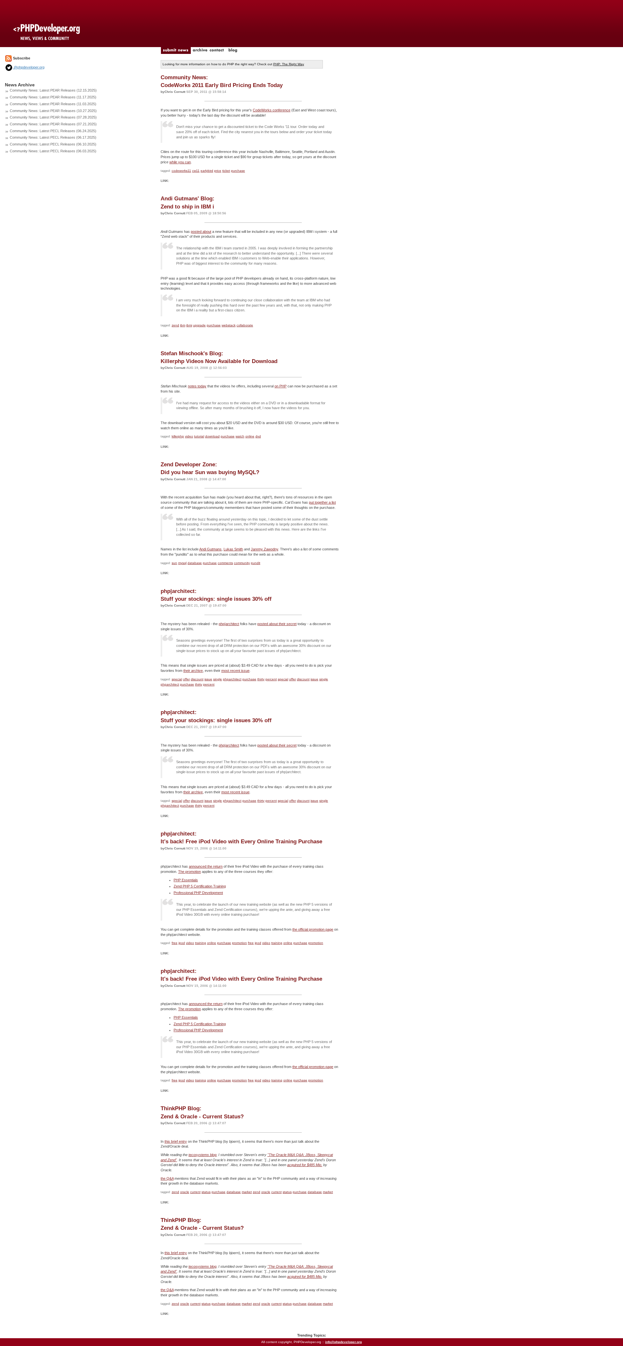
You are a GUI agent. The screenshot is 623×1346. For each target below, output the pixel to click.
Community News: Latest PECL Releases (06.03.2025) (53, 151)
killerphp (178, 436)
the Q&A (167, 1178)
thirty (260, 679)
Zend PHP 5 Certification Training (200, 886)
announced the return (206, 866)
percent (271, 679)
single (217, 679)
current (195, 1192)
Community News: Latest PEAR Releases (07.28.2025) (53, 117)
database (195, 563)
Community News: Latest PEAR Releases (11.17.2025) (53, 97)
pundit (255, 563)
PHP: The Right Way (288, 64)
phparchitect (232, 679)
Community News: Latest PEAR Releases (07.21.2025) (53, 124)
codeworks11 (181, 170)
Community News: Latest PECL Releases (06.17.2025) (53, 137)
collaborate (245, 325)
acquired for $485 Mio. (304, 1165)
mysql (182, 563)
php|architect (229, 624)
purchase (238, 170)
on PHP (281, 386)
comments (225, 563)
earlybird (207, 170)
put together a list (322, 502)
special (177, 679)
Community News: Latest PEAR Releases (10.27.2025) (53, 111)
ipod (181, 943)
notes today (197, 386)
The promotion (189, 872)
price (217, 170)
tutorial (199, 436)
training (200, 943)
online (249, 436)
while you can (180, 162)
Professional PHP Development (198, 893)
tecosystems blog (202, 1155)
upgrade (199, 325)
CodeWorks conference (271, 110)
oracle (184, 1192)
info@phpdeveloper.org (343, 1342)
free (174, 943)
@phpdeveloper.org (28, 67)
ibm (182, 325)
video (189, 436)
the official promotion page (312, 929)
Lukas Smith (233, 549)
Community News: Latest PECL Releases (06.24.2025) (53, 131)
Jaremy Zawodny (264, 549)
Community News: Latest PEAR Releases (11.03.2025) (53, 104)
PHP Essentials (186, 880)
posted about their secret (277, 624)
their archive (193, 671)
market (247, 1192)
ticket (226, 170)
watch (240, 436)
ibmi (189, 325)
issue (208, 679)
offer (186, 679)
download (212, 436)
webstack (229, 325)
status (206, 1192)
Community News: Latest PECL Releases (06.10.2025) (53, 144)
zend (175, 325)
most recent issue (235, 671)
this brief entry (176, 1141)
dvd (258, 436)
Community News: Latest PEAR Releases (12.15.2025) (53, 90)
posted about (201, 231)
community (242, 563)
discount (197, 679)
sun (174, 563)
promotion (239, 943)
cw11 (196, 170)
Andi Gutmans (210, 549)
